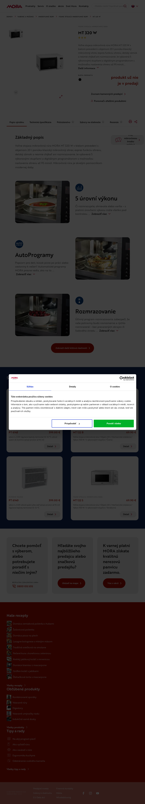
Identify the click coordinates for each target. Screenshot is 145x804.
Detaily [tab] (72, 386)
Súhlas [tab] (30, 386)
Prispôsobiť (70, 423)
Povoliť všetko (114, 423)
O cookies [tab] (115, 386)
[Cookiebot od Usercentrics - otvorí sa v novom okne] (121, 378)
